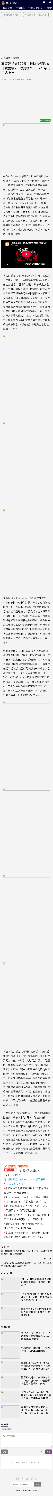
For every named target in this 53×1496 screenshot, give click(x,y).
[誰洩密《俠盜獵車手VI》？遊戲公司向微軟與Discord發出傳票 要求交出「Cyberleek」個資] (10, 1337)
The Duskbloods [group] (11, 14)
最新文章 (7, 7)
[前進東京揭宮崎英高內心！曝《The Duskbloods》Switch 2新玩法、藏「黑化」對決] (10, 1411)
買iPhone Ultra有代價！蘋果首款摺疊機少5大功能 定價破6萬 (36, 1311)
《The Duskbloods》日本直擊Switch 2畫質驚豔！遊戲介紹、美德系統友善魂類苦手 (36, 1395)
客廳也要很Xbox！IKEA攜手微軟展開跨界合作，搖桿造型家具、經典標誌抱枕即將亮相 (36, 1365)
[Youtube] (43, 2)
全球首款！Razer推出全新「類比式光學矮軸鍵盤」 (35, 1349)
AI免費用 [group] (29, 14)
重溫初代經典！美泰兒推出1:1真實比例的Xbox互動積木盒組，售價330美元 (36, 1380)
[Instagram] (22, 1478)
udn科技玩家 (5, 58)
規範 (4, 1451)
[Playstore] (31, 1478)
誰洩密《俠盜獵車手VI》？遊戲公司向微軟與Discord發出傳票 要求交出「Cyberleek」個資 (35, 1336)
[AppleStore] (36, 1478)
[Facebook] (17, 1478)
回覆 (48, 1451)
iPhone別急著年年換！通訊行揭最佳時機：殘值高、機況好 (36, 1282)
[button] (47, 2)
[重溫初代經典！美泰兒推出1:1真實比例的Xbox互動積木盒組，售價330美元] (10, 1382)
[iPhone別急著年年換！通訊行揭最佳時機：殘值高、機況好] (10, 1284)
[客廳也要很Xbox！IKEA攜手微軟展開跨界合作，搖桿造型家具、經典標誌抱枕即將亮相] (10, 1367)
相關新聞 (6, 1326)
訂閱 (37, 1484)
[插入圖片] (42, 1451)
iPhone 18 (7, 1272)
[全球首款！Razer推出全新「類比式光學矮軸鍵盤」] (10, 1352)
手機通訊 (20, 7)
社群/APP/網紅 (35, 7)
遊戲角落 (15, 58)
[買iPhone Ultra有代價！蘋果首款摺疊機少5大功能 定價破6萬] (10, 1313)
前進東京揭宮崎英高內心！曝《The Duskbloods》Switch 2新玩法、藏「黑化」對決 (36, 1410)
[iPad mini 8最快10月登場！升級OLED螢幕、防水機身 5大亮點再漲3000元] (10, 1298)
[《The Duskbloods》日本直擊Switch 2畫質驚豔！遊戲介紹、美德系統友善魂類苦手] (10, 1397)
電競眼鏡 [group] (42, 14)
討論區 (4, 1424)
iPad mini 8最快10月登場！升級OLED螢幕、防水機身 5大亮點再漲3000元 (36, 1296)
